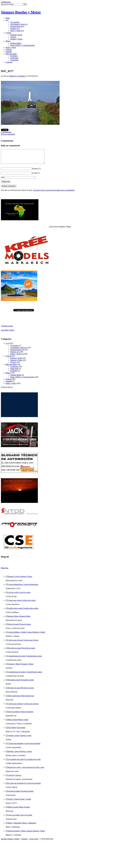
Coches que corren (29, 600)
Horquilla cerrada (27, 680)
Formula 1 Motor (27, 664)
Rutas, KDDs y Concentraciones (22, 45)
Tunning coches (25, 735)
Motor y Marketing (29, 823)
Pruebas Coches (16, 35)
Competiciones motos (34, 672)
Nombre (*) (36, 169)
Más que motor (11, 54)
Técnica (13, 37)
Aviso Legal (33, 839)
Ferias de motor (25, 624)
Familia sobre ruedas (30, 608)
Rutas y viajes (11, 47)
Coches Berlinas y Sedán (35, 632)
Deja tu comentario (8, 134)
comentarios (6, 132)
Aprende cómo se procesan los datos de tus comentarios (53, 190)
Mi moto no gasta (27, 688)
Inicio (8, 18)
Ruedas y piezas (26, 751)
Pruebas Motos (15, 43)
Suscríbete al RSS (7, 330)
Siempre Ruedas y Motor (21, 12)
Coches (8, 33)
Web (2, 177)
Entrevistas (14, 58)
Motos (8, 41)
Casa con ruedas (26, 815)
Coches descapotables (32, 743)
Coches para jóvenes (30, 640)
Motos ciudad (23, 720)
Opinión (9, 52)
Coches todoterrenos (30, 584)
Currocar (18, 775)
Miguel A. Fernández (17, 76)
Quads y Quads (25, 799)
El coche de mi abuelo (32, 783)
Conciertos (14, 60)
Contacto (9, 62)
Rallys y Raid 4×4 (17, 31)
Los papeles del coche (32, 759)
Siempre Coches (26, 576)
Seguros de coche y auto (35, 767)
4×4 (7, 343)
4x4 (7, 20)
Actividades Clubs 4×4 (18, 24)
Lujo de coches (24, 592)
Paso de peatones (27, 712)
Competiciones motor (34, 656)
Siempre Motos (24, 616)
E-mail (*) (35, 173)
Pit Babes (13, 56)
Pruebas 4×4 (15, 28)
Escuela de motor (27, 791)
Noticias (9, 50)
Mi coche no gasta (28, 648)
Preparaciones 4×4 (17, 26)
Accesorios (14, 345)
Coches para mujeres (31, 704)
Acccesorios (14, 22)
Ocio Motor (21, 728)
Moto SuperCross (27, 696)
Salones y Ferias (16, 39)
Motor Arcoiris (24, 807)
